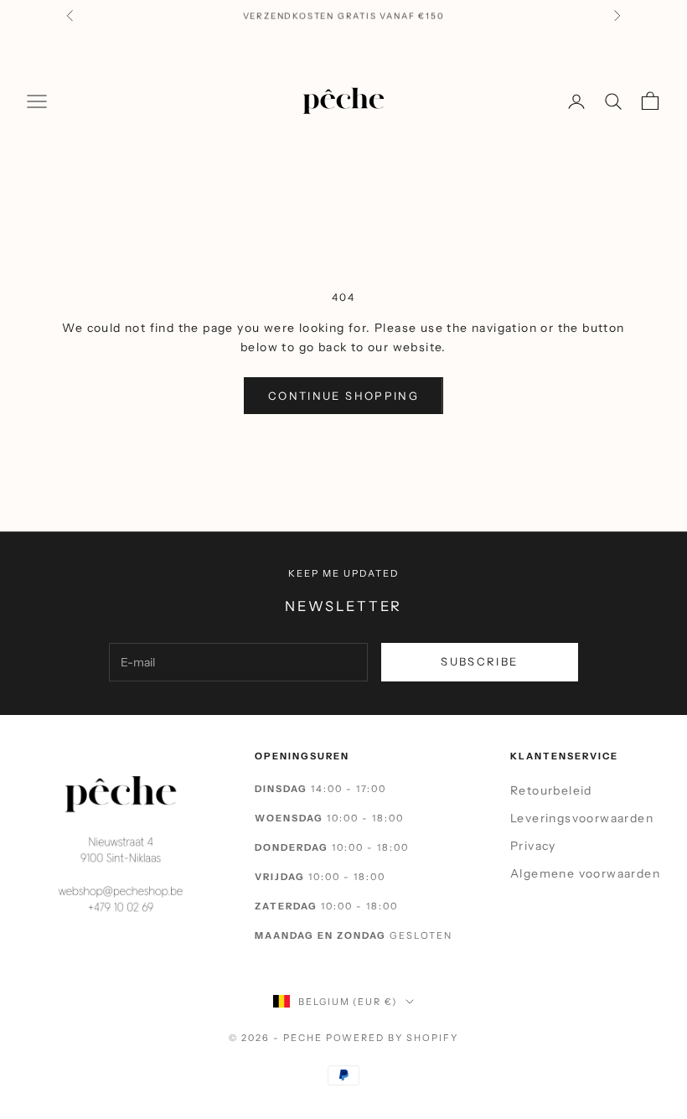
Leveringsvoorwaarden (581, 818)
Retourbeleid (551, 790)
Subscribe (479, 661)
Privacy (533, 845)
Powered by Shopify (392, 1038)
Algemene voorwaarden (585, 873)
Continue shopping (343, 395)
